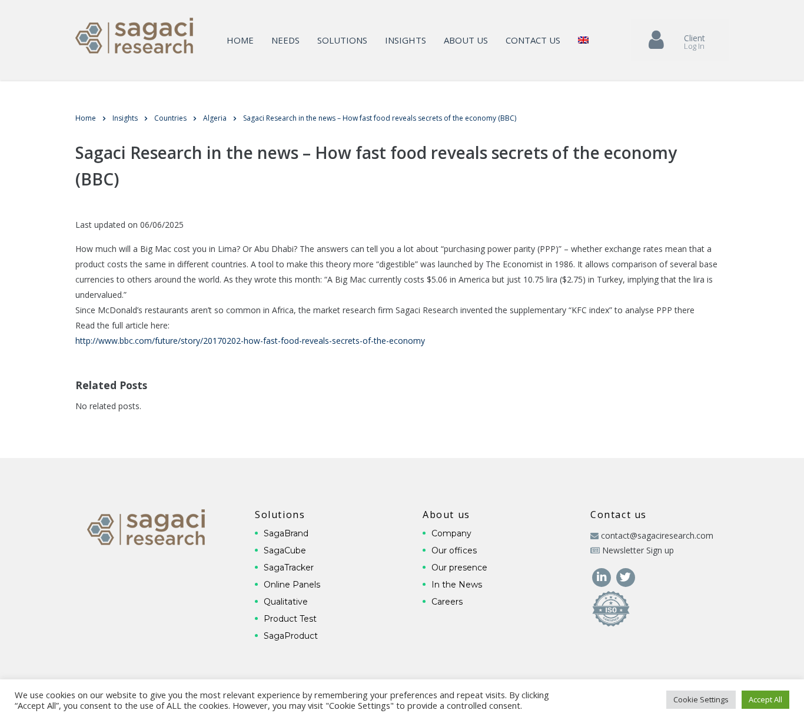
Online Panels (292, 584)
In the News (456, 584)
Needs (285, 40)
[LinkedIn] (602, 576)
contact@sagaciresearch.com (657, 535)
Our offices (454, 550)
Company (451, 533)
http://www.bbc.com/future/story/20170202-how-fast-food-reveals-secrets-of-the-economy (250, 340)
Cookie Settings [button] (701, 699)
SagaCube (285, 550)
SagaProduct (291, 636)
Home (240, 40)
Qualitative (286, 601)
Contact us (533, 40)
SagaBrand (286, 533)
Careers (447, 601)
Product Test (290, 618)
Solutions (342, 40)
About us (466, 40)
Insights (405, 40)
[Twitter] (625, 576)
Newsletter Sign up (638, 550)
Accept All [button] (765, 699)
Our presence (459, 567)
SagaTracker (289, 567)
